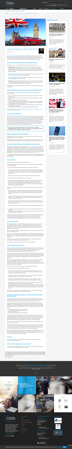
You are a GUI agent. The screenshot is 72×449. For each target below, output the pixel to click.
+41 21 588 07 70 (41, 437)
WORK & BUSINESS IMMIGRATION (23, 8)
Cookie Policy (59, 447)
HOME (6, 8)
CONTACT (62, 8)
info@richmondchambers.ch (43, 438)
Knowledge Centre (15, 13)
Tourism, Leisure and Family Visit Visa (16, 55)
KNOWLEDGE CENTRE (53, 8)
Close (65, 447)
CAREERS (40, 8)
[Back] (36, 16)
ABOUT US (34, 8)
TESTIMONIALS (46, 8)
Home (10, 13)
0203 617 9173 (62, 5)
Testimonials (23, 428)
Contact (22, 432)
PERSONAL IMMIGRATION (11, 8)
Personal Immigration (25, 420)
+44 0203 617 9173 (41, 427)
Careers (22, 426)
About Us (23, 424)
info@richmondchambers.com (43, 428)
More (45, 407)
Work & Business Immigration (26, 422)
